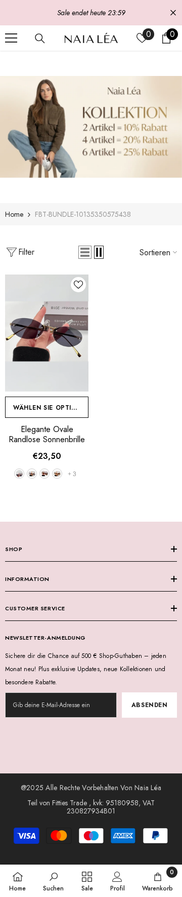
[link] (91, 127)
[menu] (11, 38)
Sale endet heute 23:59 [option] (91, 13)
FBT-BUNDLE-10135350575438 (83, 214)
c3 (44, 474)
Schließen (173, 13)
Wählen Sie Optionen (50, 407)
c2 (32, 474)
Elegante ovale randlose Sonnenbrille (47, 434)
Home (14, 214)
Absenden (149, 705)
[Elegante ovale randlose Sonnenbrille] (46, 333)
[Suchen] (40, 38)
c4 (57, 474)
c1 (19, 474)
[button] (85, 252)
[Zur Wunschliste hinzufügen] (78, 284)
